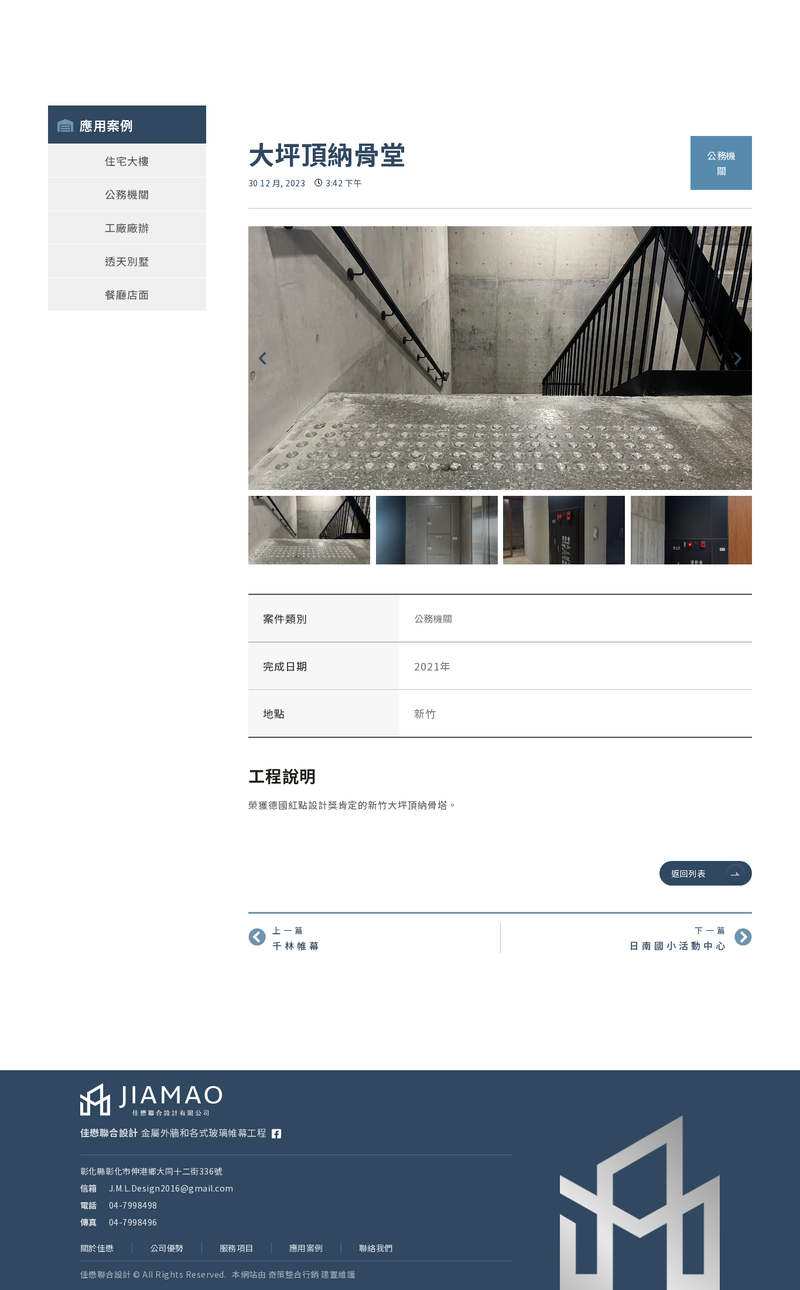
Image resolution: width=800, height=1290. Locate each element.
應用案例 (306, 1248)
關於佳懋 (97, 1248)
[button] (262, 358)
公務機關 (127, 194)
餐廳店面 (127, 294)
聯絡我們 (376, 1248)
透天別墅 (127, 260)
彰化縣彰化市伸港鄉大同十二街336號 (151, 1171)
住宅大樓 (127, 160)
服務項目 (237, 1248)
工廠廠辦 (127, 227)
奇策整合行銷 (293, 1274)
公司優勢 (167, 1248)
